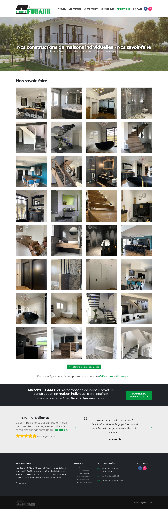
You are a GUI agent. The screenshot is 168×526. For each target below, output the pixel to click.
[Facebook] (146, 9)
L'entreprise (75, 9)
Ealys (150, 503)
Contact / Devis (85, 483)
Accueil (62, 9)
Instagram (124, 376)
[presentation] (75, 428)
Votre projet (91, 9)
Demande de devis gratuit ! (139, 395)
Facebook (107, 376)
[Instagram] (150, 9)
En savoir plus (22, 483)
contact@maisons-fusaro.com (115, 480)
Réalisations (123, 9)
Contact (137, 9)
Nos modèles (107, 9)
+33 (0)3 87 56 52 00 (110, 476)
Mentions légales (139, 503)
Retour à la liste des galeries (85, 367)
